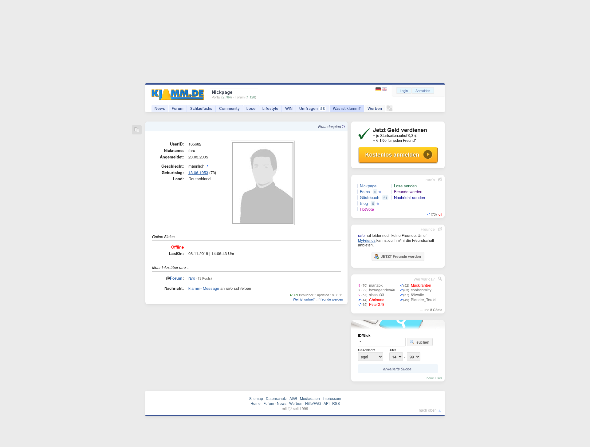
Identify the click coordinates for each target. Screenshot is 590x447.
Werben (375, 108)
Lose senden (405, 185)
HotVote (367, 209)
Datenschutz (276, 398)
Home (255, 403)
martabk (376, 285)
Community (229, 108)
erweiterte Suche (397, 368)
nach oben (428, 410)
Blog (364, 203)
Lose (251, 108)
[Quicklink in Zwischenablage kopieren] (137, 130)
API (326, 403)
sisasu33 (376, 294)
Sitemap (256, 398)
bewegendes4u (382, 289)
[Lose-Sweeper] (389, 110)
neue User (434, 377)
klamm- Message (203, 288)
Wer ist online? (304, 299)
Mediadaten (310, 398)
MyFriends (367, 240)
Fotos (365, 191)
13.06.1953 (198, 172)
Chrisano (376, 299)
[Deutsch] (379, 89)
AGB (293, 398)
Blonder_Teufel (423, 299)
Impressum (332, 398)
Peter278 (376, 304)
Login (404, 90)
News (160, 108)
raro (191, 278)
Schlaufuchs (201, 108)
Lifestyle (270, 108)
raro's (430, 179)
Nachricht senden (409, 197)
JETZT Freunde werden (401, 256)
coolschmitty (421, 289)
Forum (177, 108)
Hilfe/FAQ (313, 403)
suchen (422, 342)
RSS (336, 403)
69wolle (417, 294)
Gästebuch (369, 197)
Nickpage (368, 185)
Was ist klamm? (347, 108)
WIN (289, 108)
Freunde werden (330, 299)
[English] (384, 89)
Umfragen (312, 108)
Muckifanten (421, 285)
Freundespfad (330, 126)
